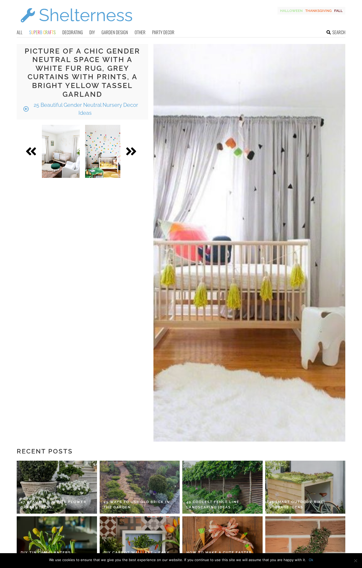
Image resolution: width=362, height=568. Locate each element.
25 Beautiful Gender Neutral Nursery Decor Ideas (85, 109)
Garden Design (114, 32)
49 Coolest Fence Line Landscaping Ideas (212, 504)
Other (140, 32)
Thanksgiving (318, 11)
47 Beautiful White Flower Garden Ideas (53, 504)
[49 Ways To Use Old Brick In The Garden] (140, 487)
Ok (311, 560)
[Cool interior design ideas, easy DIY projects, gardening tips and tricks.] (76, 25)
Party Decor (163, 32)
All (20, 32)
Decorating (72, 32)
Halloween (291, 11)
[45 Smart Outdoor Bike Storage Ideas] (305, 487)
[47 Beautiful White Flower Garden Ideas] (57, 487)
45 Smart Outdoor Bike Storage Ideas (296, 504)
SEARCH (338, 32)
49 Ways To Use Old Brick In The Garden (137, 504)
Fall (338, 11)
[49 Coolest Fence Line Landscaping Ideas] (222, 487)
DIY (92, 32)
